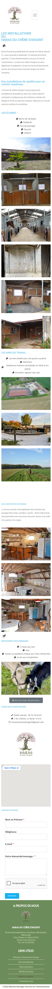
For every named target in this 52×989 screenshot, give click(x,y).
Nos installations (26, 962)
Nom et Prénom (14, 819)
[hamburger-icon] (35, 15)
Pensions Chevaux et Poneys (26, 957)
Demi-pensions (26, 966)
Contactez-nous (26, 981)
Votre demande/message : (20, 856)
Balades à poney (26, 971)
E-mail (9, 844)
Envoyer (12, 896)
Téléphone (10, 832)
